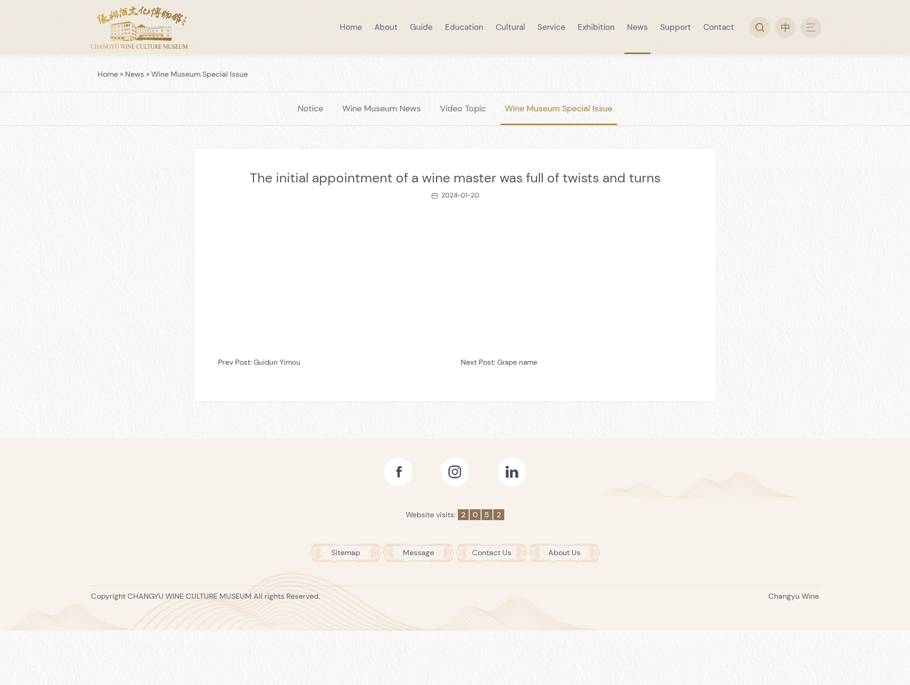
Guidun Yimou (277, 362)
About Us (564, 553)
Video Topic (463, 108)
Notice (310, 108)
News (134, 74)
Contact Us (491, 553)
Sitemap (345, 553)
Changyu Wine (793, 596)
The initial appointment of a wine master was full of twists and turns (455, 178)
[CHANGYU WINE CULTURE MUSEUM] (139, 27)
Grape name (517, 362)
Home (108, 74)
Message (418, 553)
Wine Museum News (381, 108)
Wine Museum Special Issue (199, 74)
